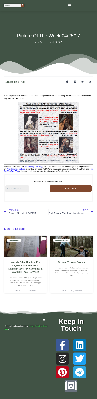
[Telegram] (79, 372)
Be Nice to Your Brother (71, 262)
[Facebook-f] (62, 345)
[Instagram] (62, 359)
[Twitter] (79, 359)
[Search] (22, 5)
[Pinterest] (62, 372)
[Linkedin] (79, 345)
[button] (69, 5)
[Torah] (71, 386)
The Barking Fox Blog (33, 167)
